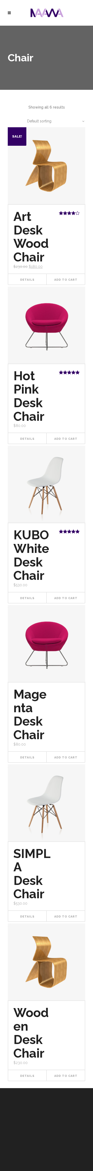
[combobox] (53, 121)
